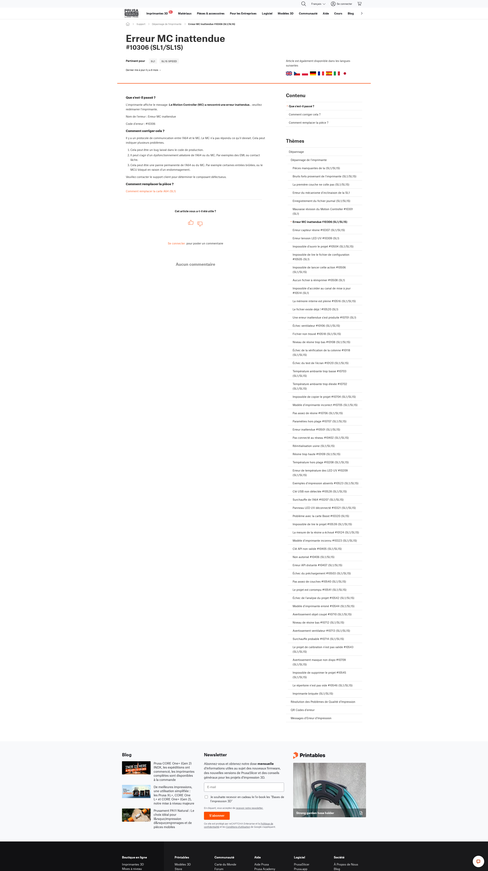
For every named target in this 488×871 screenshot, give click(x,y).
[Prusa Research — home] (131, 13)
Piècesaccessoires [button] (211, 13)
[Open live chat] (478, 861)
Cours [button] (338, 13)
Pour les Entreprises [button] (243, 13)
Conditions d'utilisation (238, 826)
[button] (289, 73)
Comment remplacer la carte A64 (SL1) (151, 191)
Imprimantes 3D (133, 864)
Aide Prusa (261, 864)
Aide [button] (326, 13)
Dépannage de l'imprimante (166, 24)
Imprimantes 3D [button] (159, 13)
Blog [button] (351, 13)
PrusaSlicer (301, 864)
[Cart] (360, 4)
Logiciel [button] (267, 13)
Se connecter (176, 243)
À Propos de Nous (346, 864)
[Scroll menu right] (362, 13)
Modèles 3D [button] (286, 13)
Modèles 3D (183, 864)
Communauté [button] (308, 13)
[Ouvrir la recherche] (303, 4)
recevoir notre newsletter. (249, 807)
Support (140, 24)
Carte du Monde (225, 864)
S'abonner (216, 815)
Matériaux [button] (185, 13)
